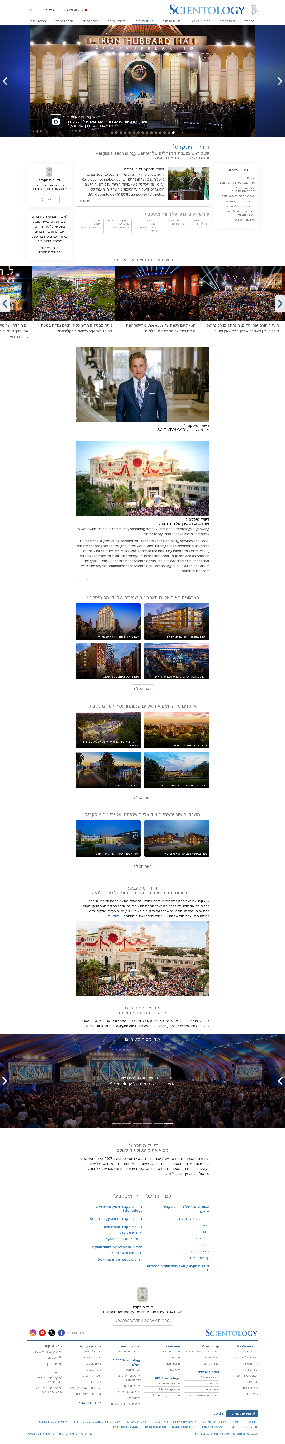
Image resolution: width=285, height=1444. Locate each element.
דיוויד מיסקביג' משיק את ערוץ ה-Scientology (118, 1208)
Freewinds (134, 1398)
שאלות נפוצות (90, 21)
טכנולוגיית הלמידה (91, 1357)
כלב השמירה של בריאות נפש (85, 1388)
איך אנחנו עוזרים (117, 21)
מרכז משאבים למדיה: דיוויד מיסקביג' (115, 1247)
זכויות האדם (95, 1382)
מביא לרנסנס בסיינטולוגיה (239, 201)
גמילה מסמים (94, 1369)
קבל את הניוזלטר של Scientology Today (48, 1390)
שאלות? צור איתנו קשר (45, 1352)
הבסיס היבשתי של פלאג (128, 1392)
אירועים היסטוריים (142, 1039)
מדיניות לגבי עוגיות (68, 1433)
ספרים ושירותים (64, 21)
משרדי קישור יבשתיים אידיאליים (142, 814)
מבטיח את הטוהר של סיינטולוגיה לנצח (148, 225)
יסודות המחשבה (210, 1363)
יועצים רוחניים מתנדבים (88, 1394)
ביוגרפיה (204, 1212)
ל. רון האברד (227, 21)
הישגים (205, 1225)
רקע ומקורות (251, 1369)
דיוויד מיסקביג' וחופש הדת (123, 1227)
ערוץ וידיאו (252, 1394)
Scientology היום (167, 1378)
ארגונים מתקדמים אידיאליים (142, 706)
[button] (173, 132)
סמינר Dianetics (210, 1377)
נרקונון (234, 1426)
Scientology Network (185, 1421)
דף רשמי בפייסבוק (199, 1258)
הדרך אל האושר (92, 1351)
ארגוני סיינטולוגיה (172, 21)
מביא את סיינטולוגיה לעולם (239, 206)
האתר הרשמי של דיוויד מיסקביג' (186, 1206)
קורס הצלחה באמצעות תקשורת (202, 1395)
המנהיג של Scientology (166, 1395)
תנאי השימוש (50, 1433)
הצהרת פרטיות (86, 1433)
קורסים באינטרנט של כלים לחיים (201, 1351)
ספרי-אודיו (174, 1357)
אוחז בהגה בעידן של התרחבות (237, 182)
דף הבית (249, 21)
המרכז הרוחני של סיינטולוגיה (238, 196)
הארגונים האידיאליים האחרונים (142, 597)
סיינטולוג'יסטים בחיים (129, 1351)
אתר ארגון (52, 1364)
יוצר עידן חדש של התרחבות (176, 222)
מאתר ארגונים (133, 1369)
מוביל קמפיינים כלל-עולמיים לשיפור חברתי (238, 213)
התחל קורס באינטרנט (137, 1421)
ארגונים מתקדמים (131, 1386)
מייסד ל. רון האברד (248, 1351)
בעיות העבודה (211, 1357)
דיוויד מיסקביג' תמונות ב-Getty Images (119, 1259)
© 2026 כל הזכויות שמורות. (224, 1433)
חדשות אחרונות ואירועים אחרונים (143, 259)
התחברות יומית (131, 1346)
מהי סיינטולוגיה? (201, 21)
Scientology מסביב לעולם (127, 1362)
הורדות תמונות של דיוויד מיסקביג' (123, 1253)
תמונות (205, 1232)
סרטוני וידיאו (202, 1238)
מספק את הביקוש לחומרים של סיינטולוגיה (119, 224)
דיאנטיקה (236, 1421)
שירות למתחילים (208, 1372)
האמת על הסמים (92, 1375)
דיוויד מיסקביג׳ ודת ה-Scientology (116, 1218)
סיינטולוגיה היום (145, 21)
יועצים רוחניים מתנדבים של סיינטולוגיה (102, 1421)
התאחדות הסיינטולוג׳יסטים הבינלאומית (58, 1421)
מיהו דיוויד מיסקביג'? (131, 1233)
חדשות (205, 1245)
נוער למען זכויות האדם (155, 1426)
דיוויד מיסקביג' (143, 1307)
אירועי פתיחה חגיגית (169, 1383)
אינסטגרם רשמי (200, 1251)
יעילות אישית (212, 1383)
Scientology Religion (214, 1421)
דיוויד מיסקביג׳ (235, 169)
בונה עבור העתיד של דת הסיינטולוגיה (243, 189)
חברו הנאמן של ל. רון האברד (200, 224)
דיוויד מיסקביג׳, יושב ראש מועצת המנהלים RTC (178, 1268)
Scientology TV (73, 9)
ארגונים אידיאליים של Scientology (129, 1377)
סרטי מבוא (174, 1369)
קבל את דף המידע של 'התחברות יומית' (48, 1380)
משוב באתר (51, 1358)
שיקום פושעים (93, 1363)
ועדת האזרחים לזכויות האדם (125, 1426)
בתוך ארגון (252, 1382)
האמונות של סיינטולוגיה (245, 1357)
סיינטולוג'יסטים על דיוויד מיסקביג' (123, 1239)
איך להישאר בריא (90, 1402)
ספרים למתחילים (170, 1351)
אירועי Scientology (169, 1389)
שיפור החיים (212, 1389)
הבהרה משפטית (34, 1433)
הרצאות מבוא (172, 1363)
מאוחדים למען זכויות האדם (184, 1426)
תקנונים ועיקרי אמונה (246, 1375)
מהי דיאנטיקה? (250, 1363)
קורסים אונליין (38, 21)
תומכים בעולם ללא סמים (214, 1426)
